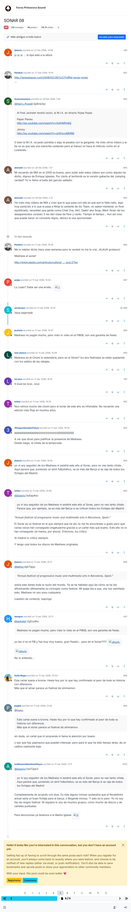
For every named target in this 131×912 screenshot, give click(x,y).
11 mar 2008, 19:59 (43, 460)
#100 (125, 764)
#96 (125, 562)
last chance (20, 352)
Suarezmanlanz (22, 99)
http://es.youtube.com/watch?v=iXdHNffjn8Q (44, 123)
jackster (18, 330)
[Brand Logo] (9, 8)
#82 (125, 72)
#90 (125, 352)
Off (6, 27)
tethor (17, 401)
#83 (125, 99)
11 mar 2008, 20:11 (43, 562)
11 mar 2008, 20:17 (44, 616)
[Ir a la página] (82, 893)
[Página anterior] (25, 893)
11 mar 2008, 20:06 (42, 490)
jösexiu (18, 50)
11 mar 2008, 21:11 (63, 764)
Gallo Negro (20, 675)
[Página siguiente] (106, 893)
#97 (125, 616)
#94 (125, 460)
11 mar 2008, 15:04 (41, 280)
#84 (125, 167)
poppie (17, 705)
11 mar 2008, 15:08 (48, 352)
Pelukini (18, 72)
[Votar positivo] (107, 63)
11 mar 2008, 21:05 (43, 705)
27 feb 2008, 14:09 (43, 50)
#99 (125, 705)
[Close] (123, 845)
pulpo (17, 280)
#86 (125, 244)
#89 (125, 330)
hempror (18, 616)
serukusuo (19, 308)
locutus (18, 379)
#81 (125, 50)
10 (90, 893)
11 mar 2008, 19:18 (43, 379)
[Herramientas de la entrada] (124, 63)
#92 (125, 401)
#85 (125, 198)
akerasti (18, 167)
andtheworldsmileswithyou (28, 764)
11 (98, 893)
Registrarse (14, 880)
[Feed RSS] (58, 27)
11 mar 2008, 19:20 (42, 401)
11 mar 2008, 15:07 (46, 308)
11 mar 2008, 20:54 (48, 675)
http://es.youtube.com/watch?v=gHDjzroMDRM (45, 133)
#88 (125, 308)
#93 (125, 428)
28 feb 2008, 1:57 (44, 167)
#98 (125, 675)
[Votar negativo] (118, 63)
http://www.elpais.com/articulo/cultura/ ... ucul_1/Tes (46, 262)
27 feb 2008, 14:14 (44, 72)
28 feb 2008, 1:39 (51, 99)
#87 (125, 280)
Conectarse (30, 880)
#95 (125, 490)
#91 (125, 379)
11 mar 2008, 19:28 (60, 428)
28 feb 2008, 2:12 (44, 198)
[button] (4, 907)
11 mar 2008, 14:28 (44, 244)
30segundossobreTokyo (26, 428)
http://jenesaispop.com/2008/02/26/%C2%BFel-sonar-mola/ (51, 77)
